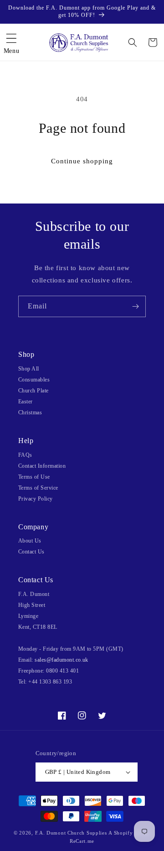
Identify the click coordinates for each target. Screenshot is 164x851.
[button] (11, 42)
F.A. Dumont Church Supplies (71, 832)
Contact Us (31, 551)
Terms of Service (38, 488)
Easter (25, 401)
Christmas (30, 412)
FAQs (25, 455)
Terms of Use (34, 477)
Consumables (34, 379)
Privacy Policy (35, 499)
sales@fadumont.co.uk (61, 660)
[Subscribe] (135, 306)
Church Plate (33, 390)
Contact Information (42, 466)
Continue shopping (82, 161)
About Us (29, 541)
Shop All (28, 368)
